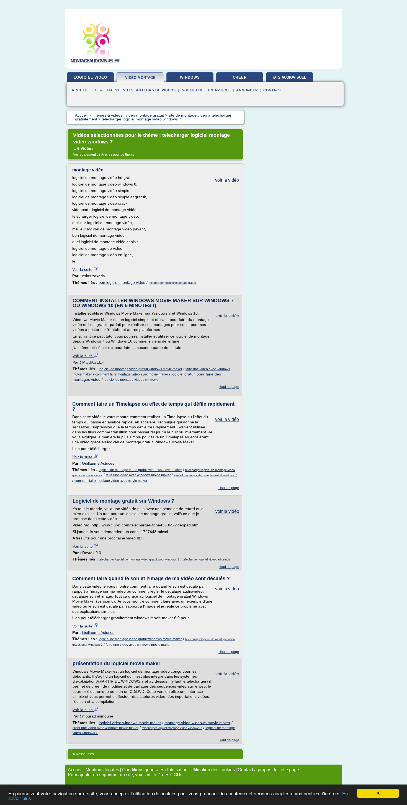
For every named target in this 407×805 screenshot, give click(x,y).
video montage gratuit (140, 80)
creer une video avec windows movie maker (105, 728)
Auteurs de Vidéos (156, 90)
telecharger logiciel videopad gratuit (172, 282)
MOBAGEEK (93, 362)
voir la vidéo (227, 180)
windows (190, 77)
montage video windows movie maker (197, 723)
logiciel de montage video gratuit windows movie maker (140, 369)
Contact (272, 90)
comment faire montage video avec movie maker (131, 374)
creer (240, 77)
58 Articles (104, 154)
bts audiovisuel (289, 77)
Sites (128, 90)
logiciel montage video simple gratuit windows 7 (205, 475)
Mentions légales (102, 769)
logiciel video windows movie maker (130, 723)
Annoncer (247, 90)
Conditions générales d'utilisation (154, 769)
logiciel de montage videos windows (131, 380)
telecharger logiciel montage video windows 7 (172, 728)
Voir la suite (83, 269)
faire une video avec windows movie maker (138, 475)
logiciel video (90, 77)
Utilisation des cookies (212, 769)
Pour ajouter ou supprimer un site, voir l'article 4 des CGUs (125, 774)
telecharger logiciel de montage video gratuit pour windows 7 (139, 559)
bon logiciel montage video (122, 282)
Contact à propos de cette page (268, 769)
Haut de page (229, 387)
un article (219, 90)
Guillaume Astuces (98, 463)
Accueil (80, 90)
